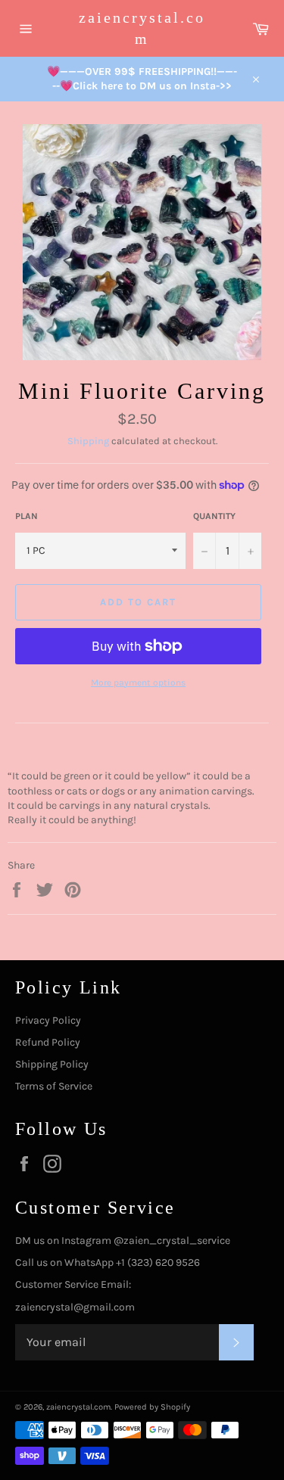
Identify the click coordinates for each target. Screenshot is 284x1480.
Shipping (88, 440)
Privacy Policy (48, 1020)
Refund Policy (47, 1042)
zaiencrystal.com (142, 28)
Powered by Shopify (152, 1407)
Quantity (214, 516)
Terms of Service (53, 1086)
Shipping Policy (52, 1064)
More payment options (138, 682)
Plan (26, 516)
